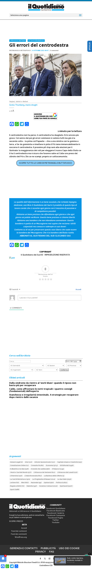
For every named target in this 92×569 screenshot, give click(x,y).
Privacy (40, 551)
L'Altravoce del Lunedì (67, 472)
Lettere (14, 482)
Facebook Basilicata (56, 511)
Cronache (37, 465)
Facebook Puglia (55, 518)
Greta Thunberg (16, 105)
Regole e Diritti (17, 486)
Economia (52, 465)
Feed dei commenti (19, 534)
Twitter (55, 520)
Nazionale (36, 482)
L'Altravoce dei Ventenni (44, 472)
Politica (61, 482)
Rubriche (32, 486)
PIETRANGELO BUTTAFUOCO (20, 50)
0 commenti (54, 50)
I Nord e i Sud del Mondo (20, 472)
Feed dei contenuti (19, 531)
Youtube (55, 522)
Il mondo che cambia (40, 469)
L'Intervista (16, 476)
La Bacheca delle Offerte (54, 476)
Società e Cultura (48, 486)
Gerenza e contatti (23, 548)
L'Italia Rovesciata (33, 476)
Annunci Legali (16, 462)
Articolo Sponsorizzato (44, 462)
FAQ (51, 551)
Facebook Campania (55, 515)
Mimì (25, 482)
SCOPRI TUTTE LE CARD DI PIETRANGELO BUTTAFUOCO (45, 163)
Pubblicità (48, 548)
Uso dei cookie (69, 548)
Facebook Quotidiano (55, 508)
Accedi (78, 289)
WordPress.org (21, 537)
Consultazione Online (19, 465)
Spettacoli (66, 486)
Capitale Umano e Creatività (69, 462)
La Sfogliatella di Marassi (43, 479)
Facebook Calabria (55, 513)
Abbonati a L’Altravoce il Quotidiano (25, 511)
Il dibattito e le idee (19, 469)
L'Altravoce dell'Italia (18, 40)
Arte (28, 462)
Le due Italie (64, 479)
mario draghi (31, 105)
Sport (14, 489)
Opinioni (49, 482)
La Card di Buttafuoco (36, 40)
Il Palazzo (58, 469)
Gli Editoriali (67, 465)
